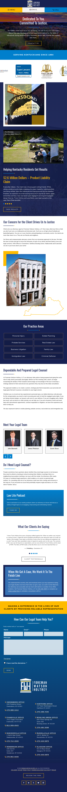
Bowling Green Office (47, 717)
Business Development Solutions (41, 770)
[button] (11, 9)
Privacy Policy (27, 770)
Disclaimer (7, 659)
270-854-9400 (13, 757)
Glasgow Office (44, 747)
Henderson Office (15, 747)
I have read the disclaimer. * (16, 663)
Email (34, 10)
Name (6, 630)
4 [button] (9, 203)
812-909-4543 (13, 725)
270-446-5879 (42, 589)
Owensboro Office (16, 702)
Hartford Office (45, 704)
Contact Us (33, 43)
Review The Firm (33, 775)
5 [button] (11, 203)
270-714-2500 (13, 741)
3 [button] (7, 203)
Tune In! (13, 510)
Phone (46, 630)
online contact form (14, 591)
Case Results (12, 209)
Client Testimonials (33, 559)
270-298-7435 (43, 712)
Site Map (20, 770)
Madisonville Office (16, 733)
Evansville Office (15, 717)
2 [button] (5, 203)
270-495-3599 (43, 728)
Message (7, 638)
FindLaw (54, 770)
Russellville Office (46, 733)
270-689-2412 (13, 710)
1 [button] (3, 203)
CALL (57, 10)
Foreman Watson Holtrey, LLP (29, 768)
